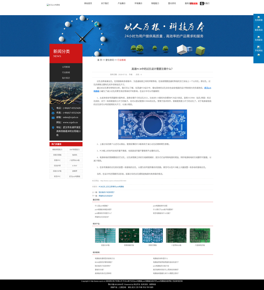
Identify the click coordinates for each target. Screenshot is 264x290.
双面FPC (57, 160)
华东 (144, 287)
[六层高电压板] (199, 235)
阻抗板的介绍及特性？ (107, 192)
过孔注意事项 (111, 187)
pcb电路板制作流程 (160, 206)
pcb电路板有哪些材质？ (103, 210)
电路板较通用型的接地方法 (105, 259)
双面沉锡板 (57, 155)
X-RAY (74, 166)
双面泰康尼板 (129, 245)
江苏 (137, 287)
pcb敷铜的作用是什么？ (103, 213)
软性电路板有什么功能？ (162, 213)
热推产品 (114, 287)
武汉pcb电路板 (74, 176)
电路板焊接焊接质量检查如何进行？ (166, 262)
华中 (148, 287)
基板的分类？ (100, 270)
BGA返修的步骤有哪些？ (104, 262)
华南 (140, 287)
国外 (151, 287)
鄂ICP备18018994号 (115, 284)
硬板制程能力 (57, 150)
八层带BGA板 (75, 160)
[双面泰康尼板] (129, 235)
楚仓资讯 (110, 60)
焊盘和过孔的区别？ (106, 196)
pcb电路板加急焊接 (164, 281)
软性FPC (57, 176)
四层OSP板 (57, 171)
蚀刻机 (74, 155)
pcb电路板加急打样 (150, 281)
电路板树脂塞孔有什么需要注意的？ (166, 273)
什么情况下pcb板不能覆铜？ (163, 210)
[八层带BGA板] (176, 235)
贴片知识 (66, 78)
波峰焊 (74, 171)
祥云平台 (137, 284)
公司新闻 (66, 67)
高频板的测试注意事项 (103, 273)
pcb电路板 (120, 187)
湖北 (129, 287)
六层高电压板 (200, 245)
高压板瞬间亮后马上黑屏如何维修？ (166, 270)
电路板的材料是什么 (160, 259)
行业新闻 (66, 72)
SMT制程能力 (75, 150)
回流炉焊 (57, 166)
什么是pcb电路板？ (102, 206)
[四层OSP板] (105, 235)
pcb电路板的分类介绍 (161, 266)
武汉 (133, 287)
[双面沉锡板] (152, 235)
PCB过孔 (102, 187)
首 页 (99, 60)
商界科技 (152, 284)
